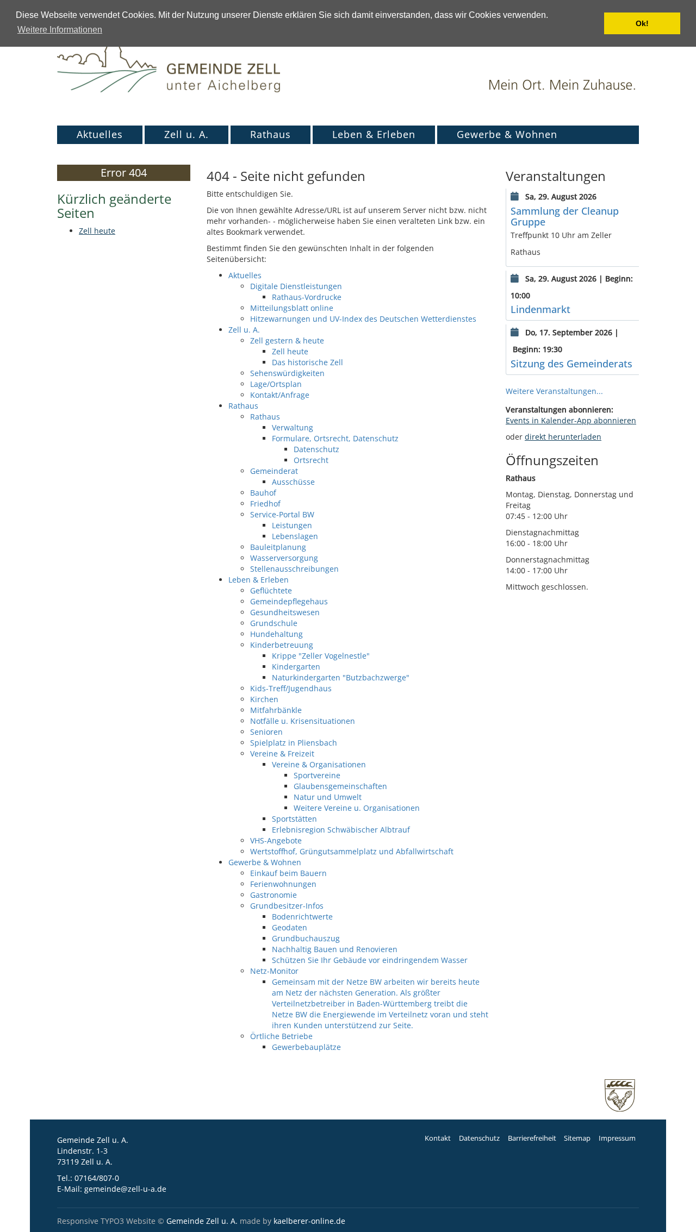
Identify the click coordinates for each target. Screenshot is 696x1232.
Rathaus (270, 134)
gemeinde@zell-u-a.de (125, 1189)
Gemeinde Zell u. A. (202, 1221)
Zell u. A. (186, 134)
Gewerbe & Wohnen (507, 134)
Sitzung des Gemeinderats (571, 363)
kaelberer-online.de (309, 1221)
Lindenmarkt (540, 309)
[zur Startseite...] (168, 56)
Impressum (617, 1138)
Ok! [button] (642, 23)
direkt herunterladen (563, 436)
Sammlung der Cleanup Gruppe (565, 216)
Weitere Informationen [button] (59, 29)
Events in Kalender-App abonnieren (571, 420)
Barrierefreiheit (532, 1138)
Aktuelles (100, 134)
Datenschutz (479, 1138)
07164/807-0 (96, 1178)
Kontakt (438, 1138)
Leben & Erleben (373, 134)
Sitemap (577, 1138)
